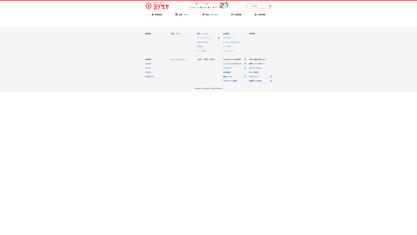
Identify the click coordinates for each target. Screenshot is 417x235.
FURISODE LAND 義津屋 (232, 59)
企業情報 (148, 59)
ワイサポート (227, 68)
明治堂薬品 (227, 72)
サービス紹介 (201, 51)
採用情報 (261, 15)
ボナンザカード (228, 38)
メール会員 (227, 46)
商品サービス (212, 15)
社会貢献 (148, 72)
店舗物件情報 (149, 76)
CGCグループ (254, 76)
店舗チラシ (184, 15)
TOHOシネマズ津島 (230, 81)
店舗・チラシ (175, 33)
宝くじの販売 (253, 72)
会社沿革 (148, 68)
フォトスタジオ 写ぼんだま (232, 64)
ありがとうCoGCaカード (231, 42)
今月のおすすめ (202, 42)
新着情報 (158, 15)
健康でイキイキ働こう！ (257, 64)
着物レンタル (227, 76)
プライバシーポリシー (178, 59)
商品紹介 (200, 46)
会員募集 (237, 15)
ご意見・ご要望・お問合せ (206, 59)
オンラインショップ (204, 38)
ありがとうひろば (255, 68)
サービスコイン (228, 51)
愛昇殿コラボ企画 (255, 81)
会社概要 (148, 64)
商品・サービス (202, 33)
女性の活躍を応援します (257, 59)
